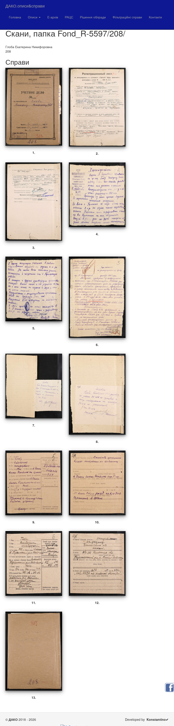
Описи (33, 17)
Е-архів (52, 17)
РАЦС (69, 17)
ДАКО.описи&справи (25, 6)
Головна (15, 17)
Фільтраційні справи (127, 17)
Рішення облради (93, 17)
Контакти (155, 17)
